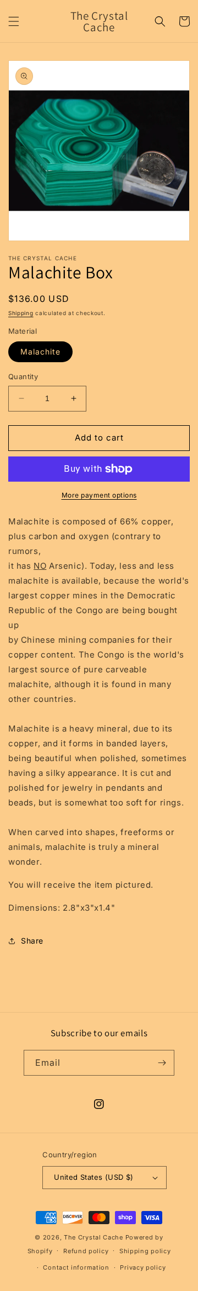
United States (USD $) (93, 1177)
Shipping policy (145, 1251)
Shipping (21, 313)
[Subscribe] (162, 1063)
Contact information (76, 1267)
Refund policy (85, 1251)
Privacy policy (143, 1267)
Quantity (23, 376)
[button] (14, 21)
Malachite (40, 351)
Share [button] (32, 940)
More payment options (99, 495)
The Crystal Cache (93, 1237)
